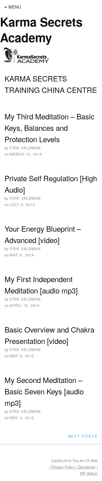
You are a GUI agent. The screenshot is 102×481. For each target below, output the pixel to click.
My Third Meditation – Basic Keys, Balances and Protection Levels (49, 127)
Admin (88, 473)
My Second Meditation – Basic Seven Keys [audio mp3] (44, 391)
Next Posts (82, 436)
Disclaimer (86, 467)
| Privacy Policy (62, 467)
